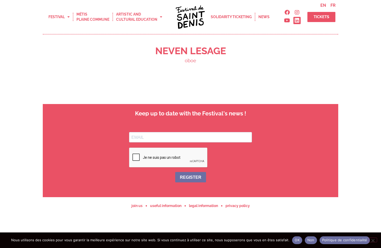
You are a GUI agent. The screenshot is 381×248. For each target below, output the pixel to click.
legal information (203, 206)
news (264, 17)
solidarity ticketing (231, 17)
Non (310, 240)
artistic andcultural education (136, 17)
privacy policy (237, 206)
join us (137, 206)
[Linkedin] (297, 20)
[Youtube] (287, 20)
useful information (165, 206)
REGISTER (190, 177)
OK (297, 240)
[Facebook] (287, 12)
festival (56, 17)
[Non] (372, 240)
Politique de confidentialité (344, 240)
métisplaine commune (92, 17)
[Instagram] (297, 12)
